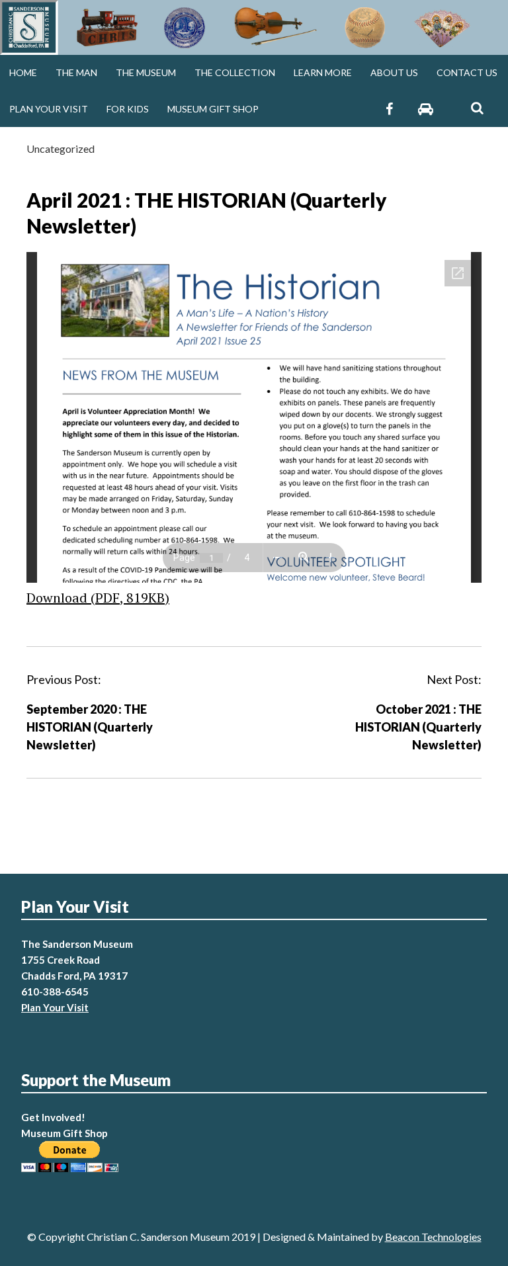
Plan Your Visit (48, 108)
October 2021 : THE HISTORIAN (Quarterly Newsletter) (418, 727)
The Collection (234, 72)
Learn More (323, 72)
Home (23, 72)
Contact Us (467, 72)
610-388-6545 (55, 991)
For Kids (127, 108)
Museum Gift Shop (213, 108)
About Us (394, 72)
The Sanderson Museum (77, 944)
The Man (76, 72)
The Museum (146, 72)
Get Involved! (53, 1117)
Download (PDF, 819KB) (97, 598)
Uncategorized (60, 148)
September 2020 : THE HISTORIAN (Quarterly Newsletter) (89, 727)
